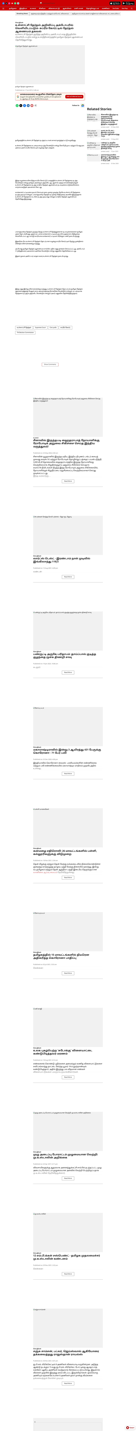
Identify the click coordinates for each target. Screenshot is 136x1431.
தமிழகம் (12, 9)
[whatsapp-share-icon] (17, 107)
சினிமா (42, 9)
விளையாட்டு (54, 9)
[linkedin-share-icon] (28, 107)
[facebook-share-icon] (24, 107)
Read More (68, 481)
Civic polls (53, 328)
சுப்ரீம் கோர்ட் (65, 328)
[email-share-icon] (31, 107)
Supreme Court (40, 328)
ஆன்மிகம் (67, 9)
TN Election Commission (25, 333)
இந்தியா (23, 9)
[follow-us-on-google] (82, 105)
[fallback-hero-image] (93, 117)
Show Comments (50, 364)
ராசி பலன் (78, 9)
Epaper (132, 1427)
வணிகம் (106, 9)
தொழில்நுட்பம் (92, 9)
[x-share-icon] (20, 107)
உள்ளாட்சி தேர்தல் (24, 328)
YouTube (116, 9)
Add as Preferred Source (74, 96)
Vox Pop (125, 9)
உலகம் (33, 9)
